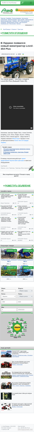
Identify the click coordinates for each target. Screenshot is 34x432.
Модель (20, 288)
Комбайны (28, 385)
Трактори (20, 29)
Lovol (7, 168)
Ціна (2, 307)
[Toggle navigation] (30, 3)
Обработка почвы (22, 355)
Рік (2, 299)
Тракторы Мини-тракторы (22, 168)
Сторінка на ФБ (5, 429)
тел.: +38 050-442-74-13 (24, 428)
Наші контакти (21, 426)
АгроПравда (6, 29)
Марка (3, 288)
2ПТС (13, 385)
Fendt (17, 385)
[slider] (2, 305)
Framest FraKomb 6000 (22, 375)
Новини (14, 29)
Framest (14, 375)
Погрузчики (19, 364)
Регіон (3, 294)
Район (20, 294)
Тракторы (12, 168)
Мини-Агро (16, 138)
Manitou (14, 364)
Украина (3, 168)
